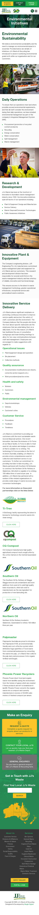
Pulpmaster (10, 637)
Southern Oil (10, 575)
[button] (32, 11)
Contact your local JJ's (19, 745)
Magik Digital (29, 904)
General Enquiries (19, 761)
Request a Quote (19, 726)
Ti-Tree (7, 508)
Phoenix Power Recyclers (18, 673)
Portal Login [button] (32, 3)
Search (19, 796)
